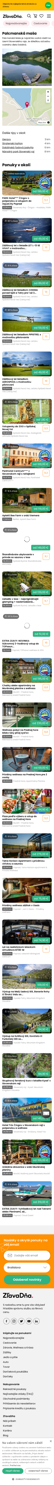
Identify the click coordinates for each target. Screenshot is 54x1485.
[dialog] (27, 1461)
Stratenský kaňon (12, 143)
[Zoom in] (48, 92)
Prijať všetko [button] (13, 1471)
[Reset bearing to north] (48, 100)
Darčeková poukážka (15, 1371)
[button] (29, 16)
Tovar (6, 1367)
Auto (6, 1362)
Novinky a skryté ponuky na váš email (26, 1242)
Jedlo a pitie (10, 1357)
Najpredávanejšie (16, 23)
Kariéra (7, 1430)
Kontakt (7, 1426)
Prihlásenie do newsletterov (19, 1403)
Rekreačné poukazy (14, 1389)
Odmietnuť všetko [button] (38, 1471)
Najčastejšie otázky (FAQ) (18, 1394)
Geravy (6, 139)
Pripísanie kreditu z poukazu (19, 1408)
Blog (5, 1435)
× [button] (51, 1441)
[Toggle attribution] (48, 122)
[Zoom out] (48, 96)
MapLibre (42, 122)
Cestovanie (40, 23)
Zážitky (7, 1352)
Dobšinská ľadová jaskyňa (17, 147)
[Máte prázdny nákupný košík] (35, 16)
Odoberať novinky (27, 1279)
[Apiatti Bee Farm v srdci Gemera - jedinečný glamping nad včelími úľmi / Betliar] (27, 504)
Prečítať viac (15, 1465)
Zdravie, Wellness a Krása (18, 1347)
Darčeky (8, 1376)
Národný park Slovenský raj (18, 151)
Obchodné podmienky (16, 1398)
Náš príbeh (9, 1421)
